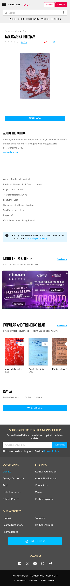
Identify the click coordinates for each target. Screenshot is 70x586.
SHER (21, 19)
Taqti (5, 485)
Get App (61, 4)
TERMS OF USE (37, 576)
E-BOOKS (56, 19)
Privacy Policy (51, 451)
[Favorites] (47, 42)
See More (62, 259)
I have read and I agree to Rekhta (33, 451)
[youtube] (35, 563)
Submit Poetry (11, 499)
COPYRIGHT (52, 576)
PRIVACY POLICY (20, 576)
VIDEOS (45, 19)
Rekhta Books (10, 531)
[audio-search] (63, 12)
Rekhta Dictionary (13, 525)
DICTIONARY (32, 19)
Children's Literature (24, 205)
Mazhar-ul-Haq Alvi (20, 179)
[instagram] (42, 563)
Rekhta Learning (44, 525)
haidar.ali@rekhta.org (36, 238)
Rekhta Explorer (44, 499)
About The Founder (46, 478)
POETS (12, 19)
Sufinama (40, 518)
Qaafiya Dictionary (13, 478)
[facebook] (19, 563)
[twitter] (27, 563)
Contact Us (41, 485)
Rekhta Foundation (45, 471)
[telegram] (50, 563)
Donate (49, 4)
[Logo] (14, 5)
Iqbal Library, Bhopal (25, 220)
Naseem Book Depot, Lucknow (27, 184)
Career (39, 492)
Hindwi (7, 518)
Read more (11, 152)
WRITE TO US (38, 541)
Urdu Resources (12, 492)
